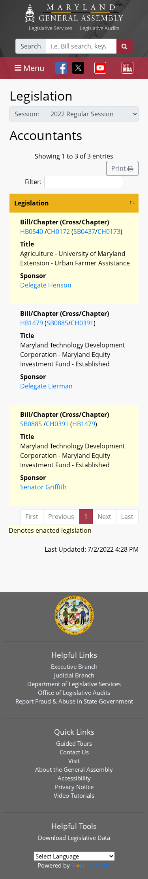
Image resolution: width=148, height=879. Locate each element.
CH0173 (108, 231)
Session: (27, 114)
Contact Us (74, 752)
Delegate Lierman (46, 386)
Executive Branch (74, 666)
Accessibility (74, 778)
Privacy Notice (74, 787)
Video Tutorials (74, 795)
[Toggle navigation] (98, 68)
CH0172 (58, 231)
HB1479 (31, 323)
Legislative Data (88, 838)
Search (31, 46)
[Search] (124, 46)
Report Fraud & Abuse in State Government (74, 701)
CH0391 (82, 323)
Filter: (33, 181)
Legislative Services (50, 28)
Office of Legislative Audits (74, 692)
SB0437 (84, 231)
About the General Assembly (74, 769)
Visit (74, 761)
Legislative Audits (99, 28)
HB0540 (31, 231)
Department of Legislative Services (74, 684)
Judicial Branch (74, 675)
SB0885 (57, 323)
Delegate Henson (45, 285)
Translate (98, 865)
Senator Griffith (43, 487)
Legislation (31, 203)
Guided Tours (74, 743)
